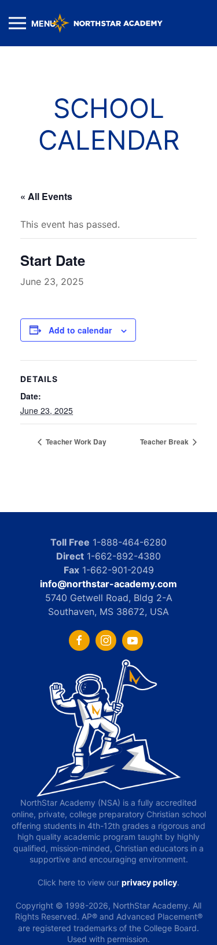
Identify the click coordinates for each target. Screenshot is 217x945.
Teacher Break (165, 441)
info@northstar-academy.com (108, 584)
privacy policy (149, 882)
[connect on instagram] (105, 640)
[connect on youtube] (132, 640)
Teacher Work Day (75, 441)
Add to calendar (80, 330)
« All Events (46, 196)
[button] (32, 23)
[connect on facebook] (79, 640)
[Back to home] (109, 23)
